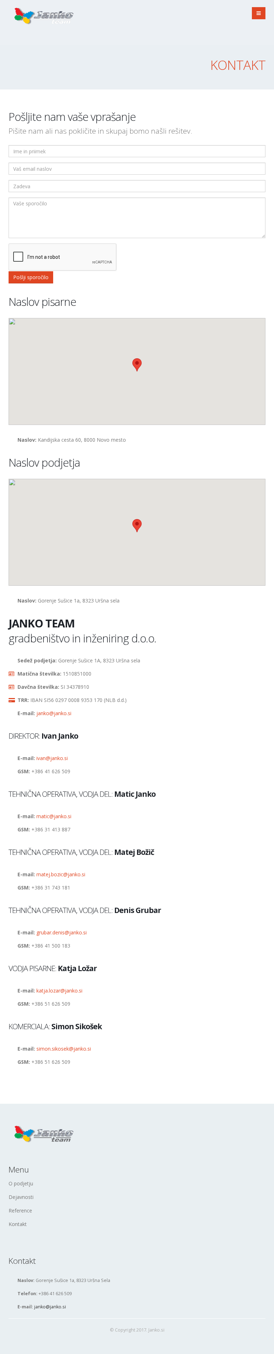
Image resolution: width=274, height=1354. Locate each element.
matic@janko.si (53, 816)
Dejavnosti (21, 1197)
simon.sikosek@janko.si (63, 1048)
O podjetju (21, 1183)
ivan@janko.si (52, 758)
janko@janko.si (53, 713)
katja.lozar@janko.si (59, 990)
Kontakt (18, 1224)
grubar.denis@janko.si (61, 932)
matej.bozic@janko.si (60, 874)
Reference (20, 1210)
